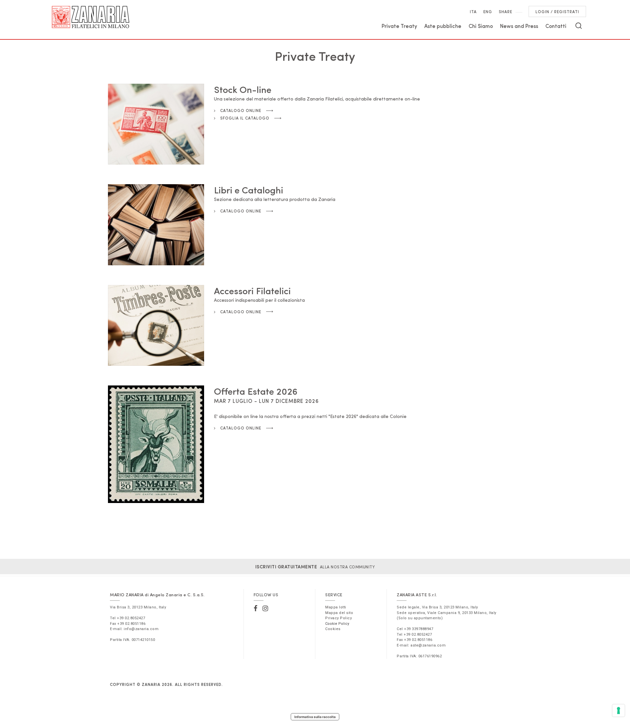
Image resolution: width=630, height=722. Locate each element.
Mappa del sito (339, 613)
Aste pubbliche (442, 25)
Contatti (555, 25)
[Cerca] (578, 25)
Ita (473, 11)
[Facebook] (256, 608)
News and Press (519, 25)
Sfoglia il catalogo (244, 117)
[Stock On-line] (156, 124)
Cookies (333, 629)
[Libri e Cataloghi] (156, 224)
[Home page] (90, 17)
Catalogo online (240, 110)
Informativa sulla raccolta (315, 717)
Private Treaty (399, 25)
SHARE (505, 11)
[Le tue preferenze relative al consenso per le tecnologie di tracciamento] (618, 710)
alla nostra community (315, 566)
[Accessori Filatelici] (156, 325)
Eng (487, 11)
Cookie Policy (337, 624)
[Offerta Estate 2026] (156, 444)
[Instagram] (265, 608)
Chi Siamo (481, 25)
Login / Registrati (557, 11)
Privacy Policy (338, 618)
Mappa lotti (335, 607)
